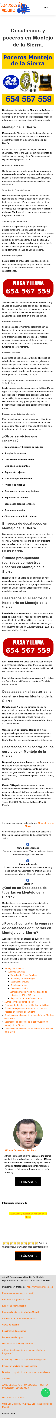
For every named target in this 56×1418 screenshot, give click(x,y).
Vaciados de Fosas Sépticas (23, 975)
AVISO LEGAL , (9, 1384)
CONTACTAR (22, 1388)
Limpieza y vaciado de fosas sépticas (19, 1365)
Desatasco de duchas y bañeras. (17, 1343)
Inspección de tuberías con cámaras (19, 1318)
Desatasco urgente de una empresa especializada (26, 1372)
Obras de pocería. (10, 1324)
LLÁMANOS (28, 1181)
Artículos (6, 1378)
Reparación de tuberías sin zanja (26, 998)
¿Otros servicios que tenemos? (19, 1001)
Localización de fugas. (12, 1337)
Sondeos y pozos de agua (22, 978)
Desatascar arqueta (19, 981)
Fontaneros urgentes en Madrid (17, 1299)
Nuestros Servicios (16, 971)
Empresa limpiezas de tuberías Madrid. (20, 1311)
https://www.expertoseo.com (40, 1286)
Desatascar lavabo (19, 985)
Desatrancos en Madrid (13, 1397)
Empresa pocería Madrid (14, 1305)
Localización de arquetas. (14, 1330)
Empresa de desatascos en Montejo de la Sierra (27, 1004)
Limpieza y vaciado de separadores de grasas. (24, 1359)
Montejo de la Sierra (14, 968)
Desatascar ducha (19, 988)
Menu (46, 7)
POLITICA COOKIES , (28, 1384)
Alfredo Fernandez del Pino (20, 1150)
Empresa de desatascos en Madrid (18, 1293)
